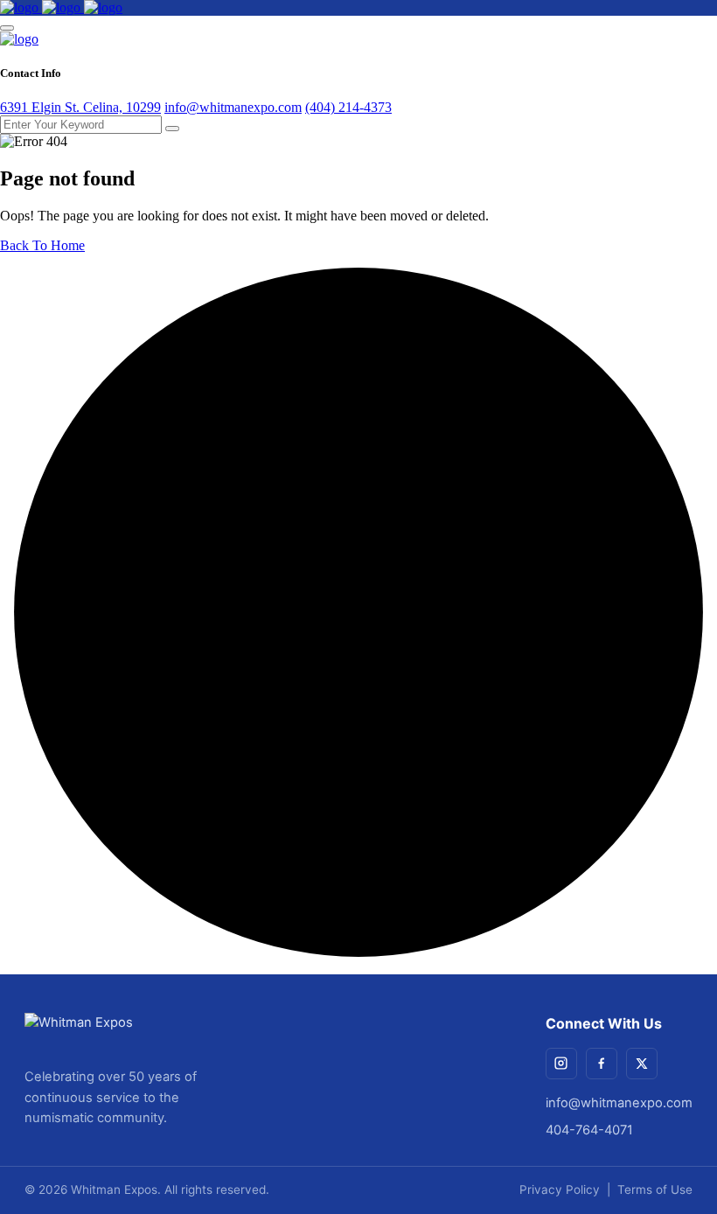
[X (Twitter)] (642, 1063)
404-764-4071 (589, 1130)
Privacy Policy (559, 1190)
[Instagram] (561, 1063)
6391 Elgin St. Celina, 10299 (80, 107)
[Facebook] (601, 1063)
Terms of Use (655, 1190)
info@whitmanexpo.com (233, 107)
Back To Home (42, 245)
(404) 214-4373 (348, 107)
